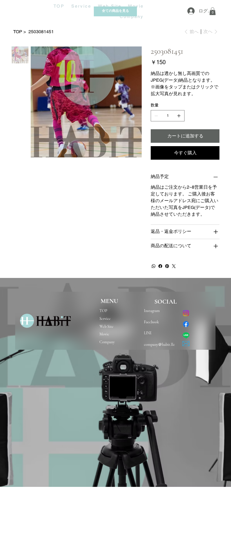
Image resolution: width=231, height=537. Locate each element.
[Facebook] (160, 266)
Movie (104, 334)
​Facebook (151, 322)
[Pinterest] (167, 266)
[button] (212, 11)
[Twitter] (174, 266)
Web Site (106, 326)
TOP (103, 310)
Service (105, 318)
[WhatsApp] (153, 266)
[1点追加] (179, 115)
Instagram (153, 310)
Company (107, 342)
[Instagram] (186, 313)
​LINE (148, 333)
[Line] (186, 335)
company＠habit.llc (159, 344)
